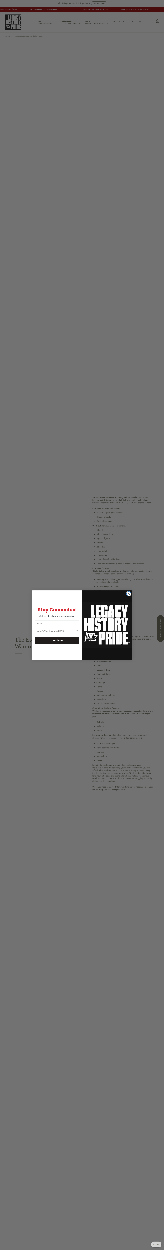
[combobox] (56, 631)
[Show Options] (77, 631)
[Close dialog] (128, 593)
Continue (57, 640)
